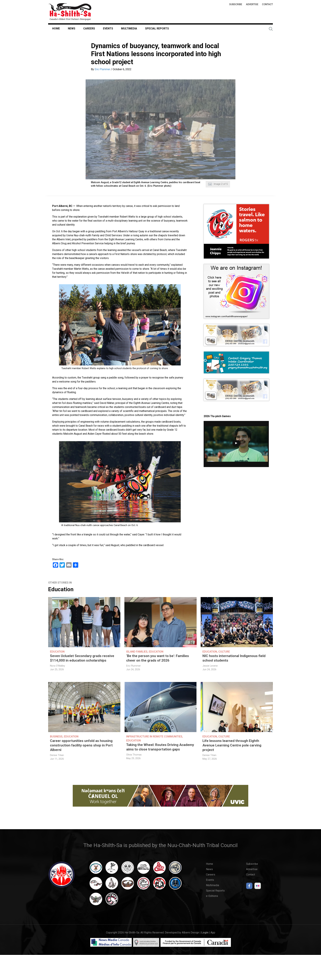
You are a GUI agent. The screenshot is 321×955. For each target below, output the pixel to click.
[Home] (70, 12)
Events (108, 28)
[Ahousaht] (95, 869)
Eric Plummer (102, 69)
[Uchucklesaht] (95, 900)
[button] (160, 129)
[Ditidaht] (111, 869)
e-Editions (212, 896)
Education (61, 589)
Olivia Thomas (134, 754)
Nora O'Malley (57, 665)
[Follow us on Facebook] (249, 887)
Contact (267, 4)
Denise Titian (57, 755)
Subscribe (235, 4)
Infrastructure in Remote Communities (154, 736)
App (212, 932)
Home (56, 28)
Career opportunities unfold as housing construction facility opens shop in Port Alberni (81, 745)
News (71, 28)
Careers (89, 28)
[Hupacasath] (159, 869)
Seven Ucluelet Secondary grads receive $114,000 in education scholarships (82, 658)
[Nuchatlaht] (127, 885)
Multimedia (129, 28)
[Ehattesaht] (127, 869)
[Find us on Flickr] (257, 887)
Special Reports (157, 28)
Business (56, 736)
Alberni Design (190, 932)
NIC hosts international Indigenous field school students (233, 658)
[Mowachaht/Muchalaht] (111, 885)
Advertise (252, 4)
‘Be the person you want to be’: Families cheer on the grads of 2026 (157, 658)
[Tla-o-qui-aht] (143, 885)
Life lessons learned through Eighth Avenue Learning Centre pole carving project (231, 745)
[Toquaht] (159, 885)
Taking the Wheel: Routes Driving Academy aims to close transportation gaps (160, 747)
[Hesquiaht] (143, 869)
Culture (224, 651)
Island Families (136, 651)
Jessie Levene (210, 665)
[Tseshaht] (175, 885)
